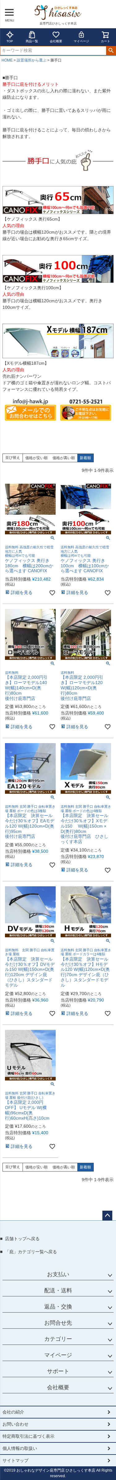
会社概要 (56, 41)
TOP (9, 41)
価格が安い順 (36, 458)
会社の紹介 (13, 1411)
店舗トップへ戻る (22, 1238)
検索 (111, 50)
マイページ (81, 41)
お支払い (58, 1274)
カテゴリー (58, 1339)
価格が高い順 (64, 458)
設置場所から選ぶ (31, 60)
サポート (58, 1371)
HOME (7, 60)
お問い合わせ (15, 1424)
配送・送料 (58, 1290)
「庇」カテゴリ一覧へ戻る (31, 1251)
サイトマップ (15, 1460)
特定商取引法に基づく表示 (28, 1436)
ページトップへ (107, 1216)
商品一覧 (32, 41)
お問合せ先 (58, 1323)
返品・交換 (58, 1307)
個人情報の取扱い (19, 1448)
